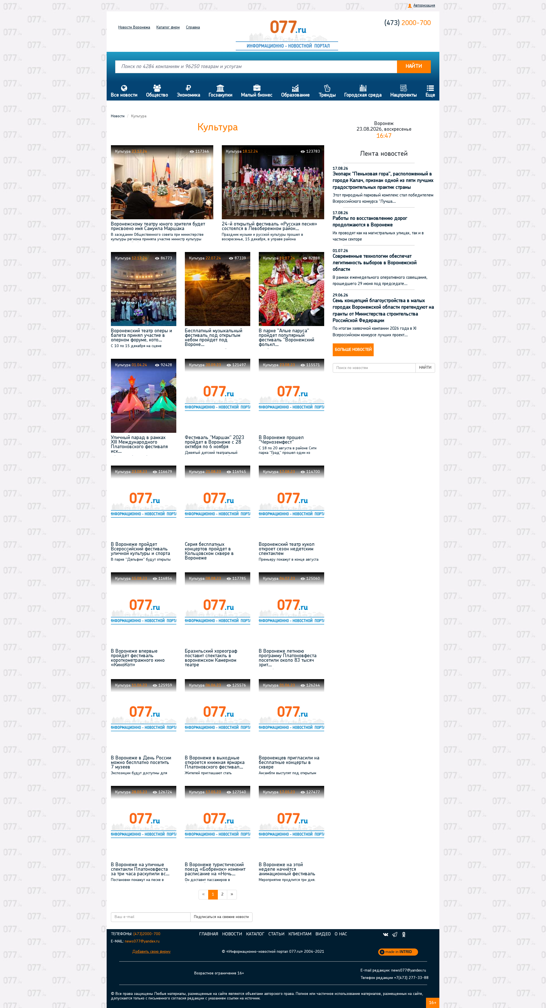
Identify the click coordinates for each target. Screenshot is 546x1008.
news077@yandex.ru (142, 941)
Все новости (124, 91)
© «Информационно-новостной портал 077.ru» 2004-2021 (273, 952)
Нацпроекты (403, 91)
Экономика (188, 91)
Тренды (327, 91)
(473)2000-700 (146, 934)
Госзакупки (220, 91)
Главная (208, 934)
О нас (341, 934)
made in (398, 952)
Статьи (276, 934)
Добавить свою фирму (151, 952)
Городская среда (363, 91)
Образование (295, 91)
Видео (323, 934)
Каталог (168, 27)
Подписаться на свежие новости (221, 917)
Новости (134, 27)
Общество (157, 91)
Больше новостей (353, 350)
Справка (193, 27)
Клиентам (299, 934)
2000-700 (407, 23)
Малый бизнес (256, 91)
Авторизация (424, 5)
